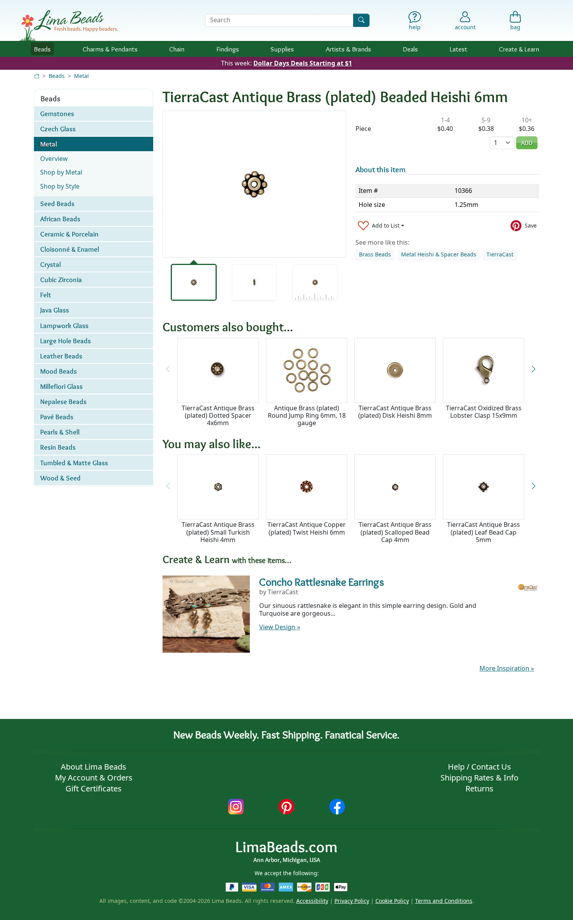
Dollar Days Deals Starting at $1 (302, 63)
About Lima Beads (93, 766)
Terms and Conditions (443, 900)
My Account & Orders (94, 777)
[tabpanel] (254, 184)
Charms (110, 49)
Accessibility (312, 900)
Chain (176, 49)
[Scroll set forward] (533, 369)
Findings (227, 49)
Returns (479, 788)
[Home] (36, 75)
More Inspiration (506, 668)
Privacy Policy (351, 900)
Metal (81, 75)
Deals (410, 49)
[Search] (361, 20)
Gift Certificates (93, 788)
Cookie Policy (392, 900)
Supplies (282, 49)
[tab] (194, 282)
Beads (42, 49)
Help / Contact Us (479, 766)
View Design (279, 627)
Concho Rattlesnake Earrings (321, 581)
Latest (458, 49)
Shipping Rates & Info (479, 777)
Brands (348, 49)
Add (526, 143)
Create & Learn (519, 49)
